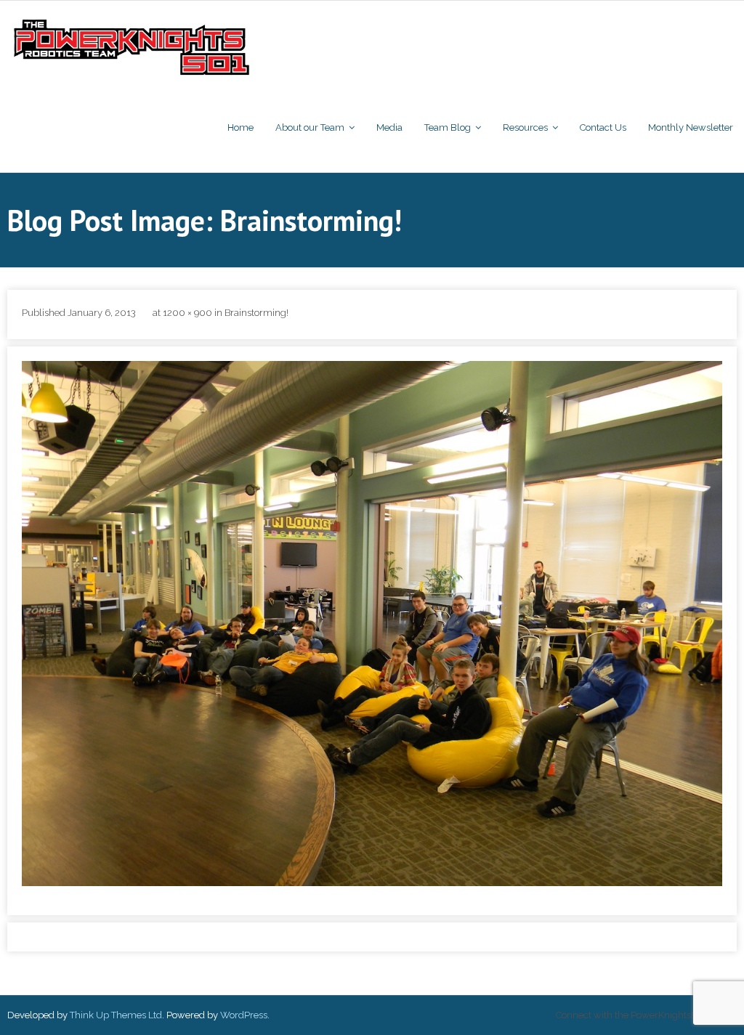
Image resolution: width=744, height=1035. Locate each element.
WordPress (243, 1015)
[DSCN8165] (372, 623)
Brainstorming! (256, 312)
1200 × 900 (187, 312)
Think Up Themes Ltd (116, 1015)
